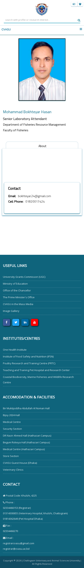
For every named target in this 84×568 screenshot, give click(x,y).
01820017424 (35, 201)
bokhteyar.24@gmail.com (34, 196)
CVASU (6, 29)
